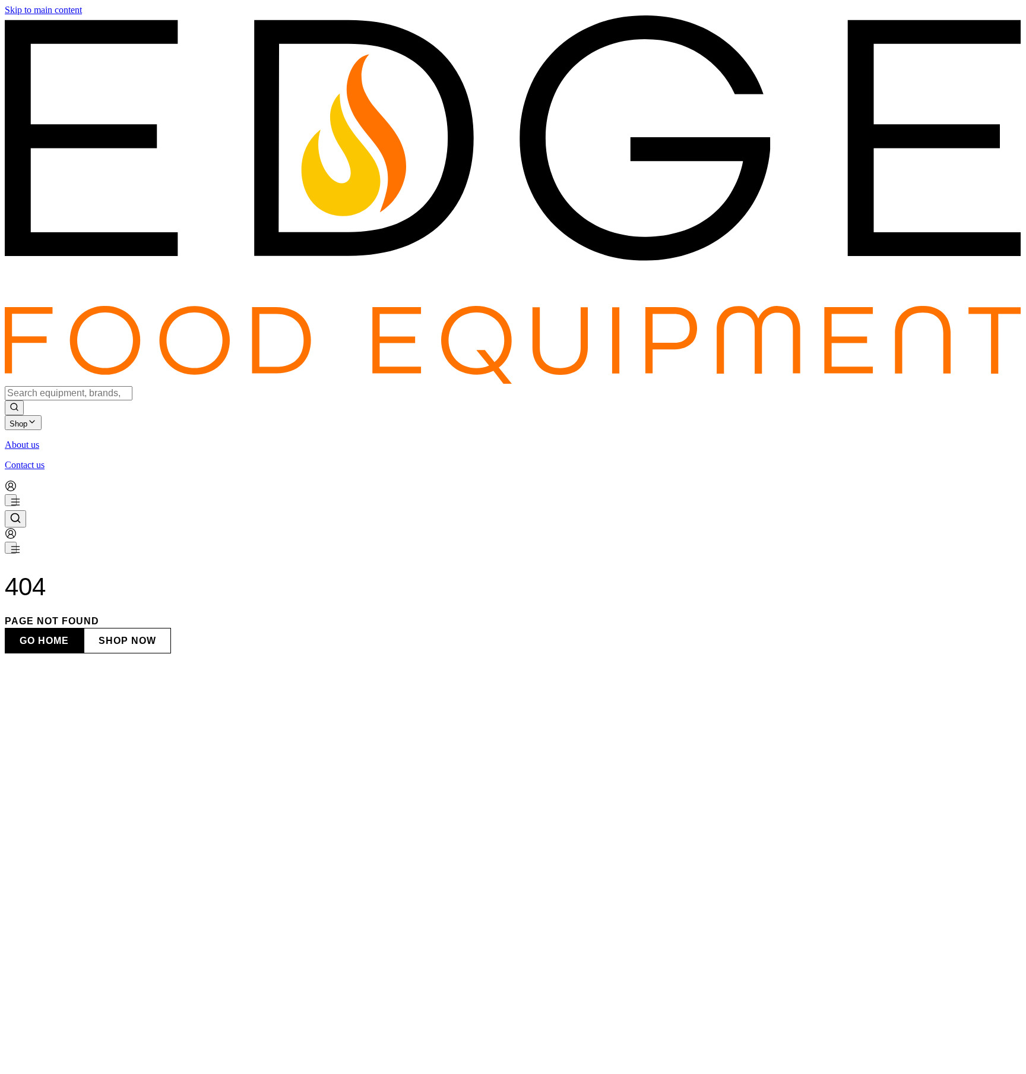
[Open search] (15, 518)
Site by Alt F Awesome (168, 1043)
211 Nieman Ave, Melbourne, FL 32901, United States (107, 1068)
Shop (18, 423)
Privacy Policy (53, 1054)
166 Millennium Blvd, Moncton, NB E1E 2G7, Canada (109, 1022)
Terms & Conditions (193, 1054)
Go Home (44, 641)
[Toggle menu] (11, 500)
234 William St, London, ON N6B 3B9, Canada (95, 929)
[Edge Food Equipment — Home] (513, 380)
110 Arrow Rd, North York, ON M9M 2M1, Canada (103, 882)
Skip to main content (43, 10)
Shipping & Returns (117, 1054)
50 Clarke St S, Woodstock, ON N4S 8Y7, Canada (101, 975)
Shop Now (127, 641)
